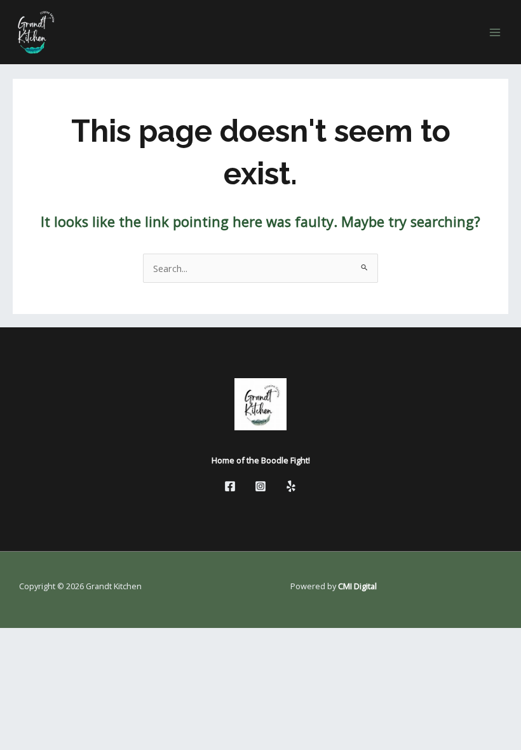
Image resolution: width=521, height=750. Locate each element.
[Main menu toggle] (495, 32)
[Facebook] (230, 486)
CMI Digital (357, 586)
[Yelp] (291, 486)
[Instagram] (260, 486)
